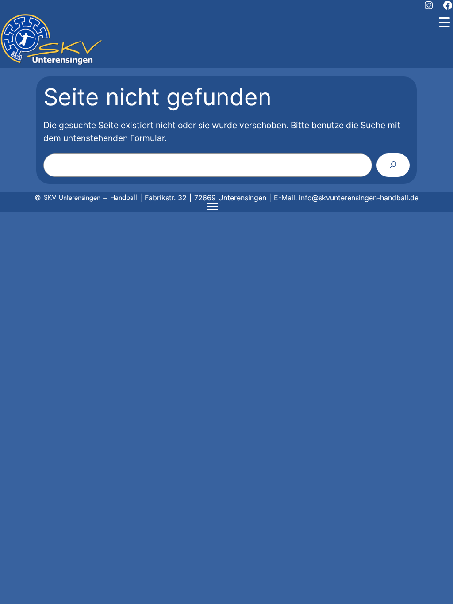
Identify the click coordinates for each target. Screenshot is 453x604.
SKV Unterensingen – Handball (90, 197)
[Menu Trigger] (444, 22)
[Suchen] (393, 164)
